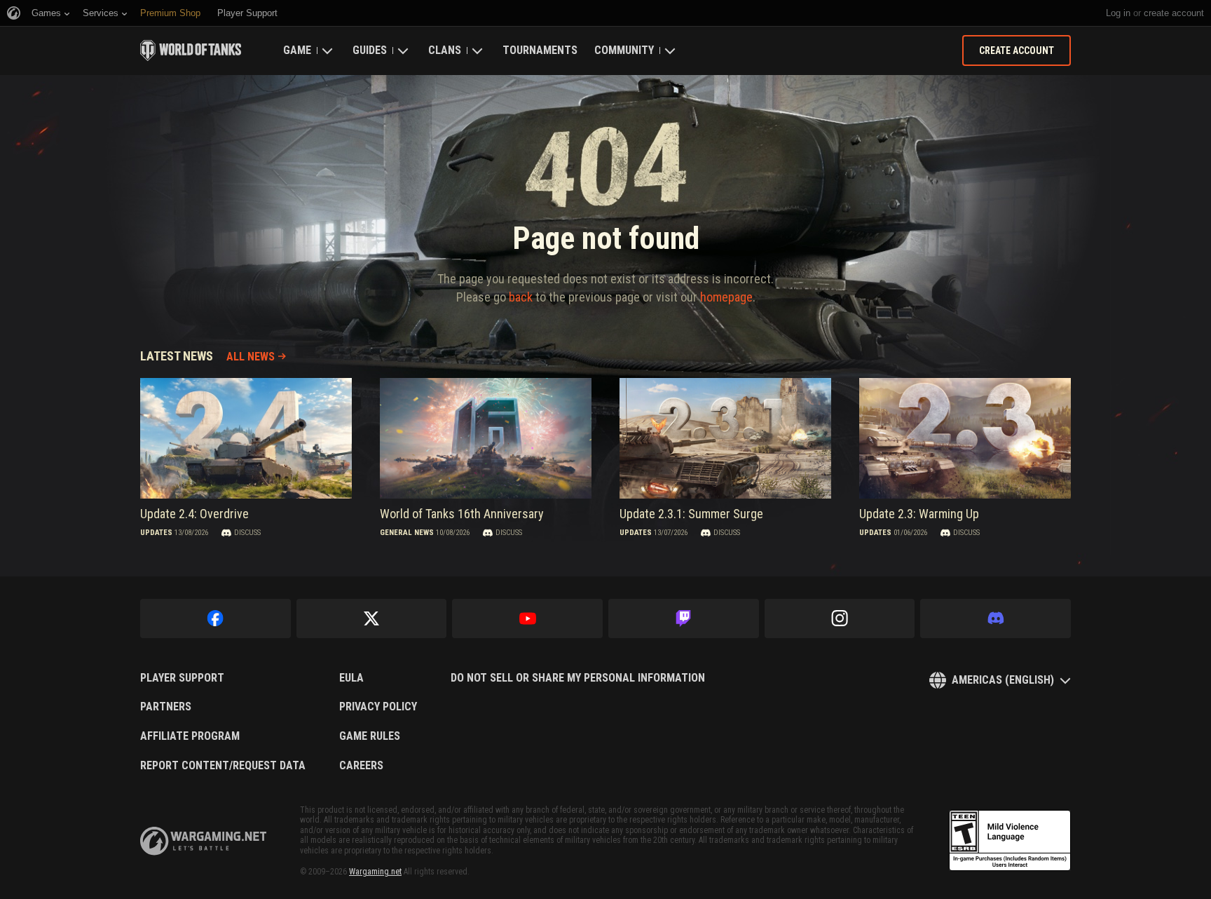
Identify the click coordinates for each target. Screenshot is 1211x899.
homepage (726, 297)
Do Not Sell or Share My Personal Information (578, 678)
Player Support (182, 678)
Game (297, 50)
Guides (370, 50)
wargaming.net (203, 841)
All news (250, 356)
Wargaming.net (375, 872)
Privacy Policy (378, 707)
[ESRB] (1010, 841)
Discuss (247, 532)
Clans (444, 50)
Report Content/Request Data (223, 765)
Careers (361, 765)
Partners (165, 707)
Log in (1118, 13)
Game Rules (369, 736)
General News (407, 532)
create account (1174, 13)
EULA (351, 678)
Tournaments (539, 50)
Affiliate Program (190, 736)
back (521, 297)
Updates (156, 532)
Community (624, 50)
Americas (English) (1003, 680)
